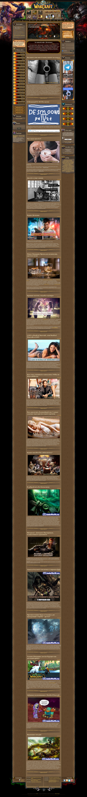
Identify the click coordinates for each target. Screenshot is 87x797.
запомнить (65, 50)
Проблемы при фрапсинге (36, 781)
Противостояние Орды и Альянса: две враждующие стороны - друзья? (41, 615)
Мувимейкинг (47, 20)
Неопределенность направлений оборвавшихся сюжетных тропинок (54, 781)
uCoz (37, 793)
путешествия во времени (47, 279)
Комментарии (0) (43, 174)
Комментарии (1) (43, 211)
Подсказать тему (21, 62)
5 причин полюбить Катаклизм (54, 778)
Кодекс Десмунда (33, 215)
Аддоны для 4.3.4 (19, 107)
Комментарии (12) (43, 691)
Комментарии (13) (43, 98)
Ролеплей (16, 37)
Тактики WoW (16, 29)
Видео (61, 20)
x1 (63, 138)
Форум (23, 59)
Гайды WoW (22, 76)
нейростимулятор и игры (67, 161)
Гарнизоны (22, 65)
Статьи (26, 20)
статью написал (57, 284)
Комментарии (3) (43, 250)
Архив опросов (70, 141)
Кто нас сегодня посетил (67, 153)
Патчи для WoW (21, 85)
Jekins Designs (57, 793)
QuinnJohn (45, 319)
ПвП (15, 30)
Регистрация (70, 52)
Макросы (22, 97)
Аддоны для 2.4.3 (19, 112)
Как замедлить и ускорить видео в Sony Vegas (36, 780)
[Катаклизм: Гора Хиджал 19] (35, 18)
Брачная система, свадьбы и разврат (40, 295)
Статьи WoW (22, 73)
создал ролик (46, 284)
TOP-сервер (22, 53)
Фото (40, 20)
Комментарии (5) (43, 370)
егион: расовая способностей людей (68, 163)
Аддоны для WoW (21, 70)
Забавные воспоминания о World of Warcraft (43, 695)
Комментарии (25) (43, 772)
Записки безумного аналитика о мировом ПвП (43, 569)
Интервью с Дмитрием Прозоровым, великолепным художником (40, 533)
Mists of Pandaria (52, 682)
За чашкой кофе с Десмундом (19, 35)
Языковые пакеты (21, 91)
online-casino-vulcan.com (67, 167)
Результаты (65, 141)
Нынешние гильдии (34, 735)
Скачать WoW (21, 88)
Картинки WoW (21, 79)
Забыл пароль (66, 52)
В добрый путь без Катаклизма (38, 487)
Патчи (68, 20)
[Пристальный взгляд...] (29, 18)
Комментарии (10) (43, 331)
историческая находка (68, 160)
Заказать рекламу (19, 118)
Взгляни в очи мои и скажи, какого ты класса (43, 57)
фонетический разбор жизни (67, 168)
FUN (64, 137)
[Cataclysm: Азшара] (40, 18)
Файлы (33, 20)
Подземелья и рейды (18, 31)
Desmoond (51, 97)
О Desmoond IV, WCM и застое (38, 102)
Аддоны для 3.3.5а (19, 109)
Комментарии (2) (43, 135)
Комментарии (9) (43, 611)
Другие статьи (16, 34)
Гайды (54, 20)
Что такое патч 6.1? (34, 139)
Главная (19, 20)
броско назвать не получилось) (67, 166)
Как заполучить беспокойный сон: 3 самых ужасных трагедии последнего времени (42, 413)
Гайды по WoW (17, 26)
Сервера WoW (21, 94)
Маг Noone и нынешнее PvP (54, 777)
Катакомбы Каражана (68, 169)
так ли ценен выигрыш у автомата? (70, 171)
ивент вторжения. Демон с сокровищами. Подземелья (68, 164)
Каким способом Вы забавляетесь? (39, 452)
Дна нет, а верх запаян (35, 178)
